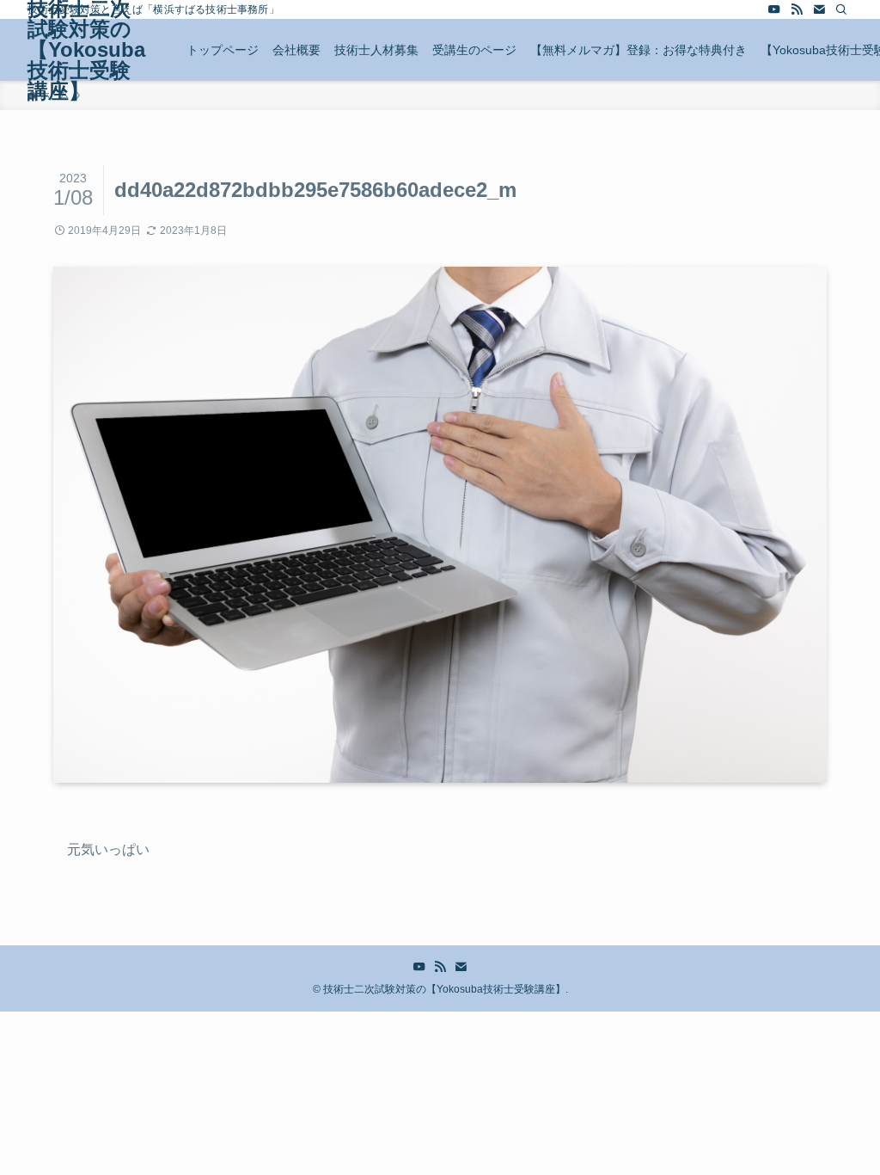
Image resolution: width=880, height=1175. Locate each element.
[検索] (841, 9)
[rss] (796, 9)
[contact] (819, 9)
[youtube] (774, 9)
